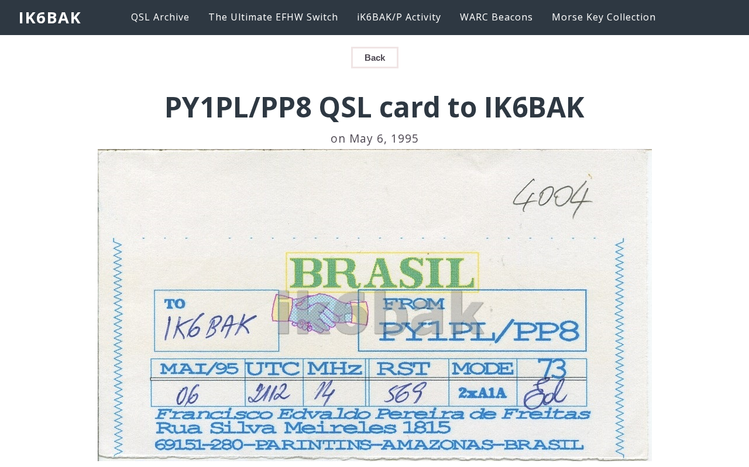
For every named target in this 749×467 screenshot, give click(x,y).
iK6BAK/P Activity (399, 17)
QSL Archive (160, 17)
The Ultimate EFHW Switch (273, 17)
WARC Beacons (496, 17)
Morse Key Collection (604, 17)
